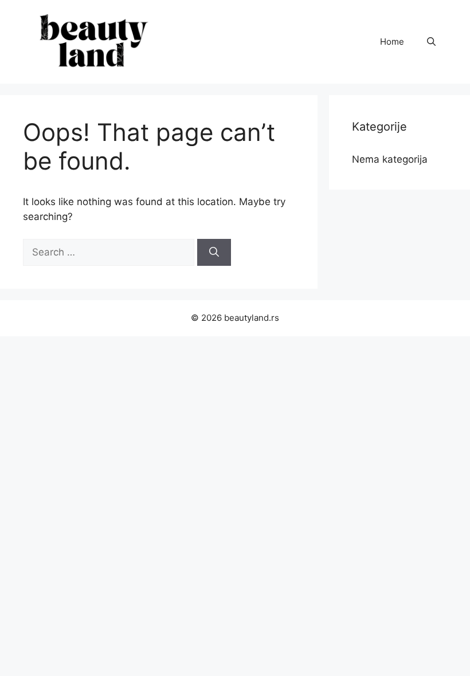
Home (392, 41)
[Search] (214, 252)
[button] (431, 42)
